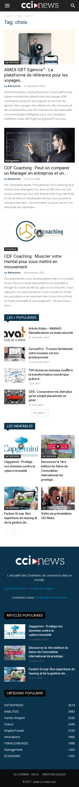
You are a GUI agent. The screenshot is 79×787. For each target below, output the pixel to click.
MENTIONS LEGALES (54, 774)
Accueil (8, 16)
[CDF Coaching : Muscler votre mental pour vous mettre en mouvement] (39, 233)
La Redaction (12, 86)
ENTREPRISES (12, 62)
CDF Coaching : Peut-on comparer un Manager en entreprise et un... (37, 170)
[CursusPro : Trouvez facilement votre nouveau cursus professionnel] (14, 354)
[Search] (73, 5)
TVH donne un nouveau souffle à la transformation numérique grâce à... (51, 374)
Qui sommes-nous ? (16, 588)
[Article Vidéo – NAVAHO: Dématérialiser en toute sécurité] (14, 333)
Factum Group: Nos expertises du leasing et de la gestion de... (20, 518)
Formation (10, 249)
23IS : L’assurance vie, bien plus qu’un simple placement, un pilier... (50, 396)
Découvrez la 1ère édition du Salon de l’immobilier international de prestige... (54, 470)
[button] (7, 5)
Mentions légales (43, 588)
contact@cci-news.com (51, 597)
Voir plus (38, 413)
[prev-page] (6, 531)
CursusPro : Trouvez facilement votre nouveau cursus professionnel (50, 353)
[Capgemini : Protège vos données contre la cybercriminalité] (21, 446)
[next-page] (13, 531)
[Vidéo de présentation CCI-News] (58, 498)
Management (12, 160)
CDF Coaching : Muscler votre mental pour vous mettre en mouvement (33, 261)
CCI (44, 508)
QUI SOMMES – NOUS (26, 774)
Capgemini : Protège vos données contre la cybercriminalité (19, 466)
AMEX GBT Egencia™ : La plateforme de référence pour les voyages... (36, 75)
